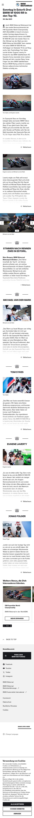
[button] (3, 4)
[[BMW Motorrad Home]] (24, 4)
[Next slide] (32, 223)
